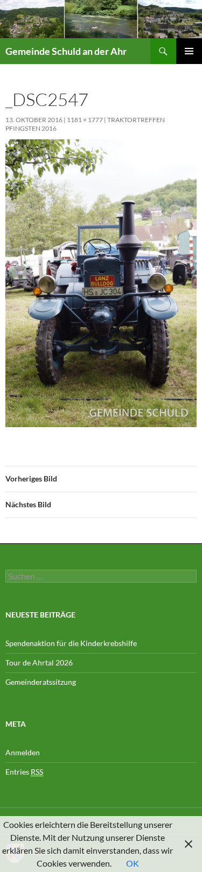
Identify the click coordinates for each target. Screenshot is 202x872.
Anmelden (22, 752)
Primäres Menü (189, 51)
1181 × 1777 (85, 120)
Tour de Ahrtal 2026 (39, 662)
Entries (24, 771)
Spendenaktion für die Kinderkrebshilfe (71, 643)
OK (132, 863)
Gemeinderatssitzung (41, 681)
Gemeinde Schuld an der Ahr (66, 51)
